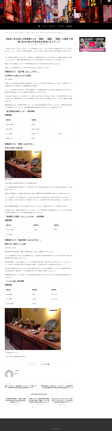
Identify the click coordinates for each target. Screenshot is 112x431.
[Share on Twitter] (45, 364)
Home (6, 32)
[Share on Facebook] (43, 364)
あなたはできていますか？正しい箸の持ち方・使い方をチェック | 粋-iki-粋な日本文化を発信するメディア (62, 400)
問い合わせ (69, 26)
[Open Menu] (5, 11)
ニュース (45, 26)
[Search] (106, 11)
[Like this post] (41, 364)
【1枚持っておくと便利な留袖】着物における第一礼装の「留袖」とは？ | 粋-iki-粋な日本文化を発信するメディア (39, 400)
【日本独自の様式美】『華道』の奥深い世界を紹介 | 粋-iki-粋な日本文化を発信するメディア (15, 400)
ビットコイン (61, 26)
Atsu (36, 44)
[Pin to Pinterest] (46, 364)
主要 (39, 26)
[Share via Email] (48, 364)
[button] (7, 402)
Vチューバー (52, 26)
